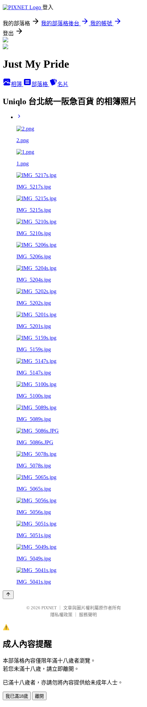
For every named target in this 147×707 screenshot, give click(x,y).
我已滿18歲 (16, 696)
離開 (39, 696)
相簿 (17, 84)
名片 (62, 84)
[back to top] (8, 594)
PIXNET (49, 607)
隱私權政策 (61, 614)
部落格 (40, 84)
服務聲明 (88, 614)
